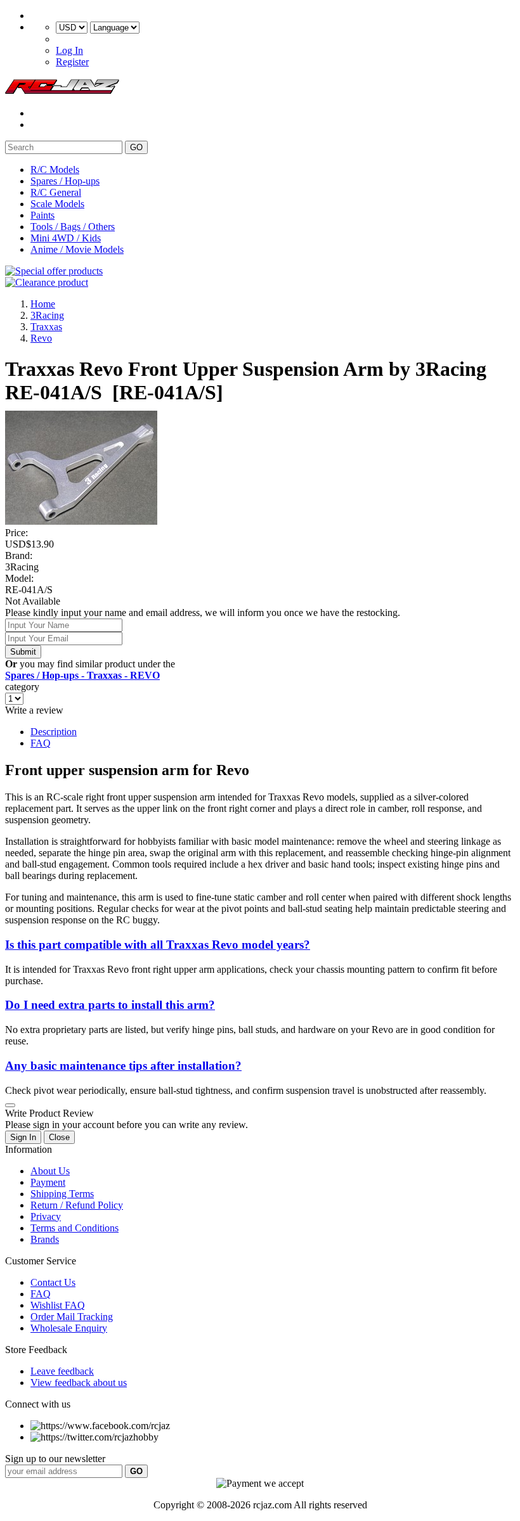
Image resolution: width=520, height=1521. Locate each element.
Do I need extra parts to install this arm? (110, 1004)
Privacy (45, 1216)
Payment (47, 1182)
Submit (23, 652)
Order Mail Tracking (71, 1316)
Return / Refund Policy (76, 1205)
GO (136, 147)
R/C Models (54, 169)
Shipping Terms (62, 1193)
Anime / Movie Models (77, 249)
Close (59, 1137)
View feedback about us (78, 1382)
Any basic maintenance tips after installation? (123, 1065)
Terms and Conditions (74, 1228)
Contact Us (52, 1282)
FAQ (40, 743)
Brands (44, 1239)
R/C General (55, 192)
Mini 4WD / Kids (65, 238)
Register (72, 61)
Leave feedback (62, 1371)
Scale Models (57, 203)
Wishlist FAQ (57, 1305)
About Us (50, 1170)
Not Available (32, 601)
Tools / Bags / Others (72, 226)
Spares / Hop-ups (65, 181)
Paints (42, 215)
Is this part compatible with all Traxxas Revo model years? (157, 944)
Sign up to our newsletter (55, 1458)
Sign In (23, 1137)
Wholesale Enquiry (68, 1328)
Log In (69, 50)
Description (53, 731)
